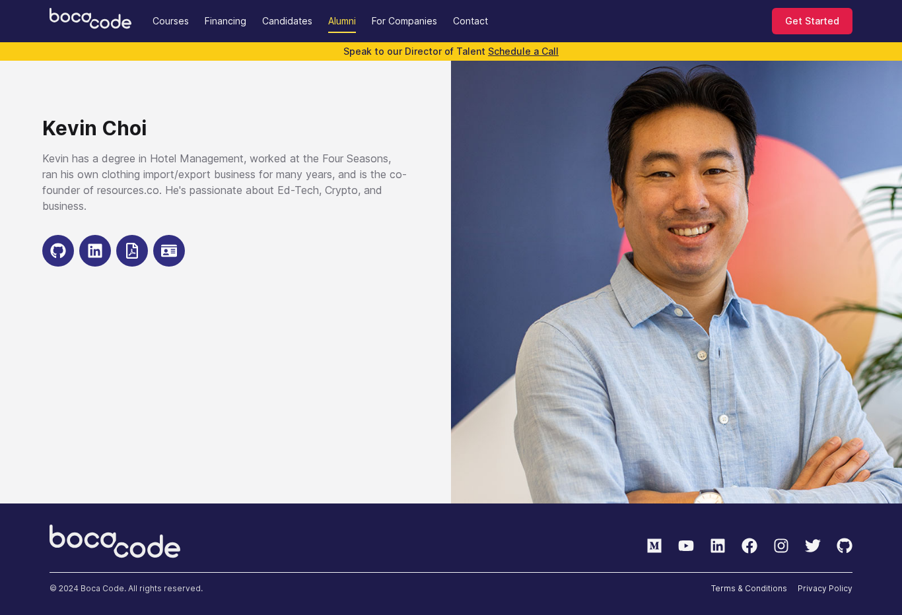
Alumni (342, 20)
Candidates (287, 20)
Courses (171, 20)
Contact (470, 20)
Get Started (812, 20)
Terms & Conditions (749, 588)
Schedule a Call (523, 51)
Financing (225, 20)
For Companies (404, 20)
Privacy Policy (825, 588)
